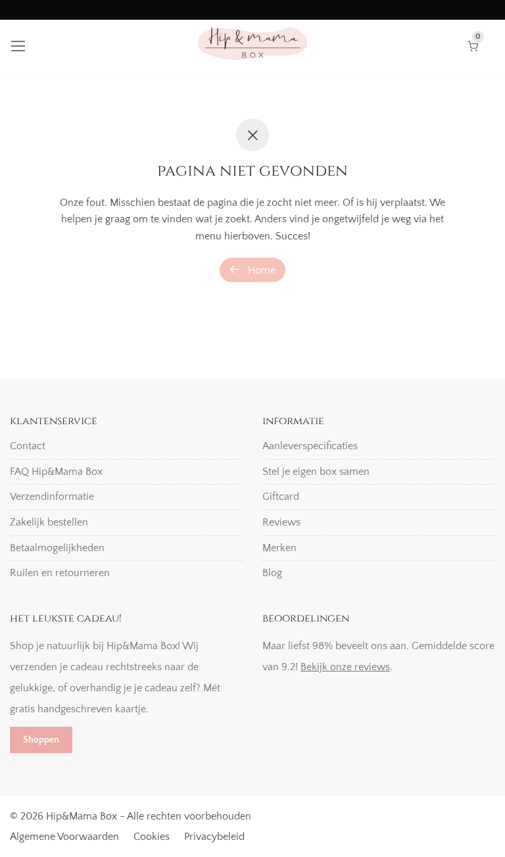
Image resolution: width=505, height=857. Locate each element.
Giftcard (280, 496)
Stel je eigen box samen (316, 471)
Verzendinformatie (52, 496)
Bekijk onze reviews (345, 667)
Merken (279, 548)
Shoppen (41, 740)
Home (260, 270)
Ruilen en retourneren (60, 573)
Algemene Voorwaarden (64, 837)
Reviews (281, 522)
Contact (27, 446)
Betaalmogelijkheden (57, 548)
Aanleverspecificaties (310, 446)
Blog (272, 573)
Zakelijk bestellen (49, 522)
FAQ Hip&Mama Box (56, 471)
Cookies (151, 837)
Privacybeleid (214, 837)
